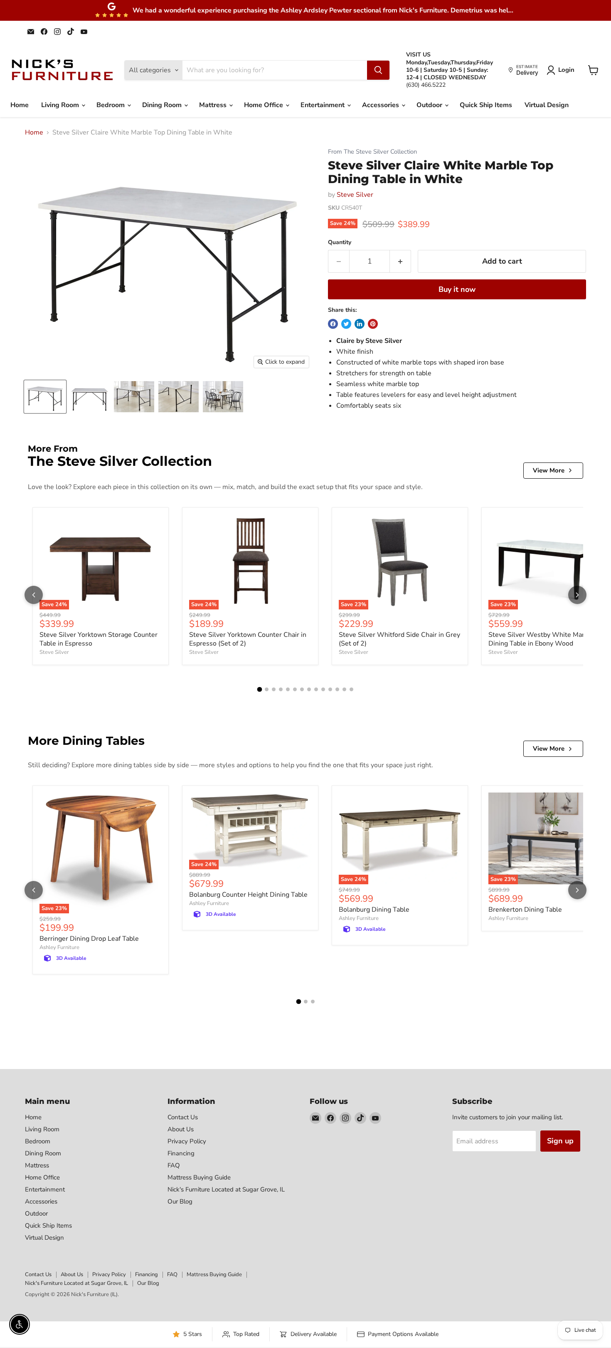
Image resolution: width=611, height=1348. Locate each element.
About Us (181, 1129)
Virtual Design (547, 105)
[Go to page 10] (323, 689)
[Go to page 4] (281, 689)
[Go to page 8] (309, 689)
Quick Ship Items (486, 105)
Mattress (213, 105)
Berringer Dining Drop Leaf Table (89, 938)
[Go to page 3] (274, 689)
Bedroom (111, 105)
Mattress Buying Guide (199, 1177)
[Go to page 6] (295, 689)
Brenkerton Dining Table (525, 909)
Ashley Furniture (59, 947)
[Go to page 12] (337, 689)
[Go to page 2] (267, 689)
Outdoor (430, 105)
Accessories (381, 105)
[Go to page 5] (288, 689)
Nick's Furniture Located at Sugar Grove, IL (226, 1189)
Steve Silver (355, 194)
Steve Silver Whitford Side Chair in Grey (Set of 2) (399, 639)
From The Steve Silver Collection (372, 151)
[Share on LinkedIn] (360, 324)
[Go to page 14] (351, 689)
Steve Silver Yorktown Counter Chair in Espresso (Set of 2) (247, 639)
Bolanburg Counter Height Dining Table (248, 894)
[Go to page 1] (259, 689)
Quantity (339, 242)
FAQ (174, 1165)
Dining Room (162, 105)
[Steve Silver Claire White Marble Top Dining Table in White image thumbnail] (45, 396)
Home (19, 105)
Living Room (61, 105)
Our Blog (180, 1201)
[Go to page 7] (302, 689)
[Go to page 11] (330, 689)
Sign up (560, 1141)
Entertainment (323, 105)
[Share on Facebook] (333, 324)
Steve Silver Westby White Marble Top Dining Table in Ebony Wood (547, 639)
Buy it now (457, 289)
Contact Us (183, 1117)
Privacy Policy (187, 1141)
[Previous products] (34, 595)
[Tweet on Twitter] (346, 324)
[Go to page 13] (344, 689)
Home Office (264, 105)
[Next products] (577, 595)
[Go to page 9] (316, 689)
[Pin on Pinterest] (373, 324)
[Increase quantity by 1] (400, 261)
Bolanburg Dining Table (374, 909)
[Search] (378, 70)
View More (548, 470)
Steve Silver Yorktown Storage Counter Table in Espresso (98, 639)
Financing (181, 1153)
